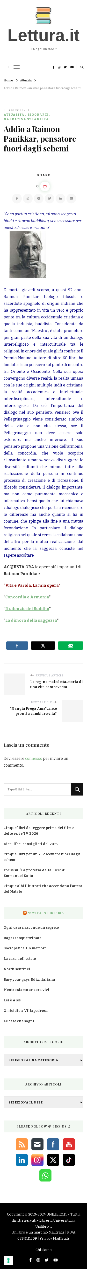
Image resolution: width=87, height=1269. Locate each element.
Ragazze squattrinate (22, 938)
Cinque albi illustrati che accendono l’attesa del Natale (43, 889)
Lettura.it (43, 35)
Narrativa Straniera (26, 119)
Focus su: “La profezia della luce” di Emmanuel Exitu (35, 873)
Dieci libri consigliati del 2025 (31, 844)
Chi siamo (44, 1250)
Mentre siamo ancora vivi (26, 990)
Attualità (14, 114)
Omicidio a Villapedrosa (26, 1011)
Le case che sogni (19, 1021)
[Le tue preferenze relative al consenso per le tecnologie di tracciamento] (8, 1260)
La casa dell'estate (20, 959)
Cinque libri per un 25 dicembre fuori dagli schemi (42, 857)
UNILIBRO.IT (56, 1214)
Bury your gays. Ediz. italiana (29, 980)
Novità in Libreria (46, 913)
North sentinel (17, 969)
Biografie (38, 114)
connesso (33, 758)
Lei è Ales (12, 1000)
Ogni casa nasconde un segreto (31, 928)
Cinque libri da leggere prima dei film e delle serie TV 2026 (39, 831)
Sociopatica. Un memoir (25, 948)
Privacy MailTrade (55, 1238)
